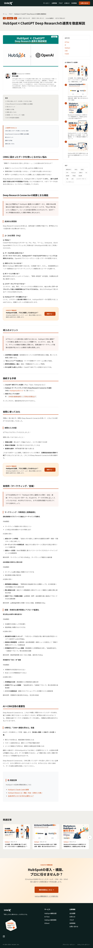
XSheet (46, 923)
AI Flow (67, 42)
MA (86, 172)
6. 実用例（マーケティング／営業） (15, 115)
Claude (67, 54)
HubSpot (67, 48)
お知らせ (67, 3)
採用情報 (74, 3)
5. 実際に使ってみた (11, 112)
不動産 (74, 175)
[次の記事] (90, 837)
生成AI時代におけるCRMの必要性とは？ (21, 796)
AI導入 (76, 169)
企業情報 (54, 3)
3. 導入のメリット (10, 107)
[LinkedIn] (4, 936)
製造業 (80, 175)
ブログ (61, 3)
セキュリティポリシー (83, 944)
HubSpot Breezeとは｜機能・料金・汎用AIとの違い (25, 793)
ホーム (5, 14)
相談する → (50, 314)
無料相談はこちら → (46, 890)
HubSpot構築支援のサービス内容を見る (46, 896)
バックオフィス (70, 182)
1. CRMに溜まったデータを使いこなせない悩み (18, 101)
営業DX (80, 172)
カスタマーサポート (81, 179)
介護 (67, 179)
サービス (45, 3)
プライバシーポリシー (69, 944)
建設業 (67, 175)
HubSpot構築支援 (50, 913)
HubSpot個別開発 (50, 920)
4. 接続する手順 (9, 109)
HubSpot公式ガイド (16, 390)
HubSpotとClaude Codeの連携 (18, 789)
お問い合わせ (84, 3)
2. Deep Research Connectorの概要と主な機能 (19, 104)
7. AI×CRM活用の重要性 (12, 118)
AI (65, 45)
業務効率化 (68, 169)
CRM (66, 51)
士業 (72, 179)
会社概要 (72, 913)
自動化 (82, 169)
